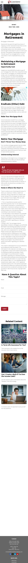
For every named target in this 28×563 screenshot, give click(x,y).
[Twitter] (13, 554)
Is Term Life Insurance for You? (13, 345)
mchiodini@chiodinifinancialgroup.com (14, 551)
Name (2, 279)
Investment (14, 562)
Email (2, 288)
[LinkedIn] (15, 554)
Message (3, 296)
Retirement (14, 560)
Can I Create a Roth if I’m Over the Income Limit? (13, 375)
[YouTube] (17, 554)
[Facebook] (10, 554)
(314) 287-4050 (15, 541)
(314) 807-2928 (15, 542)
